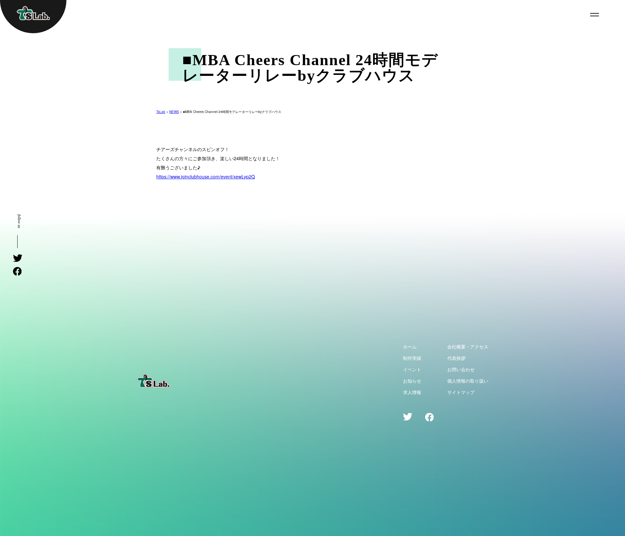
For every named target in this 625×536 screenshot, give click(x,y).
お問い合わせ (461, 369)
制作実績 (412, 358)
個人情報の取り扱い (467, 380)
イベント (412, 369)
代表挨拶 (456, 358)
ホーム (410, 346)
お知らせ (412, 380)
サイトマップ (461, 392)
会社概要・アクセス (467, 346)
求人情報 (412, 392)
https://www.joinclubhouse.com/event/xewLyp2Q (205, 176)
